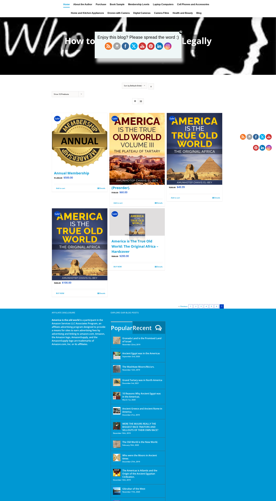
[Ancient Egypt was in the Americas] (116, 355)
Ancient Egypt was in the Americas (141, 353)
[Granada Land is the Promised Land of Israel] (116, 340)
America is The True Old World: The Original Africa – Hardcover (135, 246)
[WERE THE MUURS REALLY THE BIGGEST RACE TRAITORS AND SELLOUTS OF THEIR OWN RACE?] (116, 426)
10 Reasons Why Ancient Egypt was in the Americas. (141, 395)
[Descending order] (151, 86)
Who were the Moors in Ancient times (139, 457)
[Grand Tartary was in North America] (116, 382)
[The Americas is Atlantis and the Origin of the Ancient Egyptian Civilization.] (116, 472)
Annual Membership (71, 173)
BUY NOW (60, 293)
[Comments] (158, 328)
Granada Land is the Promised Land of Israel (141, 340)
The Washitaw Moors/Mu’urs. (138, 366)
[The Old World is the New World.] (116, 444)
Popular (121, 328)
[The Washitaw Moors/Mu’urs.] (116, 369)
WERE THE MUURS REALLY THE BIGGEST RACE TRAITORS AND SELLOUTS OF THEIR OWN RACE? (140, 427)
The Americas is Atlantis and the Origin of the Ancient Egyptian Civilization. (139, 473)
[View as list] (141, 101)
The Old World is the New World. (140, 442)
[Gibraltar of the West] (116, 491)
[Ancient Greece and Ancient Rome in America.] (116, 411)
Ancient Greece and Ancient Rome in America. (142, 410)
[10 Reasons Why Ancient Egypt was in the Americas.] (116, 395)
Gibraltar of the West (133, 488)
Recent (142, 328)
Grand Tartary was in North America (142, 380)
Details (102, 188)
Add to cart (60, 188)
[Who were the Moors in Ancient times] (116, 457)
